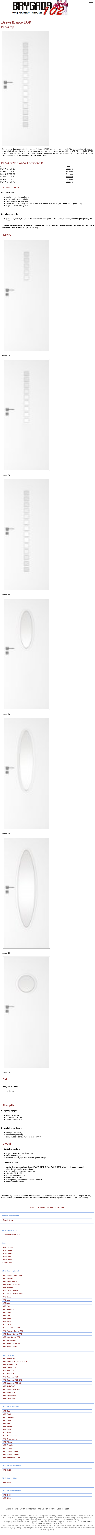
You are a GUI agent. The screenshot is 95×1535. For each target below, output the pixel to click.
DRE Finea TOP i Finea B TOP (14, 1361)
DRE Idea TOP (8, 1371)
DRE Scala (6, 1430)
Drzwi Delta (7, 1250)
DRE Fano (6, 1312)
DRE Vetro (6, 1433)
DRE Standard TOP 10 (11, 1383)
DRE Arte (6, 1303)
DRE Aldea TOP (8, 1392)
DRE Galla (6, 1482)
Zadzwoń (69, 169)
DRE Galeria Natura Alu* (12, 1294)
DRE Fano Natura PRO (11, 1328)
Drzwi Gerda (7, 1247)
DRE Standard (8, 1309)
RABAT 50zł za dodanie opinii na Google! (47, 1207)
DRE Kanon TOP (9, 1368)
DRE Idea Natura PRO (11, 1337)
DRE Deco (6, 1319)
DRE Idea (6, 1300)
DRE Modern (7, 1288)
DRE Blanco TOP (9, 1358)
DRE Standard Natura (11, 1284)
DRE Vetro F (7, 1448)
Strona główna (12, 1509)
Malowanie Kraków (54, 1523)
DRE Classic (7, 1278)
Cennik (52, 1509)
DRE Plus (6, 1306)
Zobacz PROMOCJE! (11, 1235)
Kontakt (65, 1509)
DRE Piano (6, 1420)
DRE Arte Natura (9, 1340)
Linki (59, 1509)
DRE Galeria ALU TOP (11, 1389)
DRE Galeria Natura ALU (12, 1275)
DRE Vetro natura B (10, 1454)
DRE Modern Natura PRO (12, 1331)
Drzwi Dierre (7, 1253)
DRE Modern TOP (9, 1364)
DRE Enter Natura (9, 1281)
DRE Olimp (7, 1498)
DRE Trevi (6, 1414)
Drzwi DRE (6, 1256)
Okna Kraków (86, 1521)
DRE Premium (8, 1417)
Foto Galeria (42, 1509)
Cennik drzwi (7, 1220)
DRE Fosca (7, 1427)
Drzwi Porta (7, 1260)
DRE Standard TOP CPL (12, 1380)
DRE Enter (6, 1322)
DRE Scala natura (9, 1439)
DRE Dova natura (9, 1436)
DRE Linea (6, 1315)
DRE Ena (6, 1411)
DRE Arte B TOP (9, 1395)
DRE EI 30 (6, 1495)
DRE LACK (6, 1325)
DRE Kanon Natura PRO (12, 1334)
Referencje (31, 1509)
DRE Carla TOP (8, 1399)
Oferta (22, 1509)
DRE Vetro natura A (10, 1451)
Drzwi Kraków (38, 1523)
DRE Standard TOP (10, 1377)
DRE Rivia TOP (8, 1386)
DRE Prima (6, 1423)
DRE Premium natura (11, 1457)
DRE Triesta (7, 1442)
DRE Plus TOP (8, 1374)
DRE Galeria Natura (10, 1291)
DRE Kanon (7, 1297)
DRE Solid (6, 1470)
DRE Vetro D (7, 1445)
